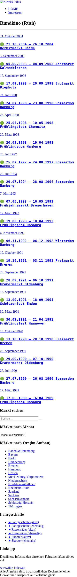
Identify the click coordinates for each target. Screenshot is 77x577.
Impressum (15, 12)
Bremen (13, 465)
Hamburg (14, 469)
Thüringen (15, 506)
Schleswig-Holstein (20, 502)
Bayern (13, 454)
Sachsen (13, 495)
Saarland (14, 491)
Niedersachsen (17, 480)
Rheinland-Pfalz (18, 488)
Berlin (12, 458)
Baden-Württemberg (21, 451)
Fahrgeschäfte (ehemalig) (27, 526)
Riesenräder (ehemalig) (26, 533)
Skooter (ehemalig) (23, 540)
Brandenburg (16, 462)
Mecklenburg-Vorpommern (26, 476)
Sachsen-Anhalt (18, 499)
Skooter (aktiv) (21, 537)
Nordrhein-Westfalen (21, 484)
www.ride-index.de (12, 567)
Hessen (13, 473)
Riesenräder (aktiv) (23, 529)
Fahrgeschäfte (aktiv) (25, 522)
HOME (13, 8)
